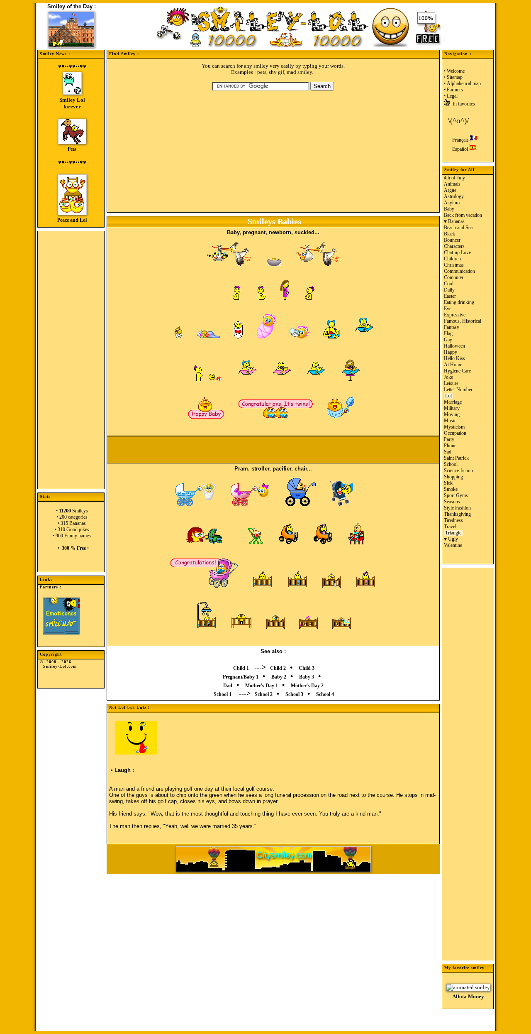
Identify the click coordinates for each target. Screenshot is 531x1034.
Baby (449, 209)
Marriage (453, 402)
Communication (459, 271)
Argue (450, 190)
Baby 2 (278, 677)
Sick (448, 483)
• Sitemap (453, 77)
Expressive (454, 315)
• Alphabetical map (462, 83)
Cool (448, 284)
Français (461, 140)
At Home (453, 365)
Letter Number (458, 389)
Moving (452, 414)
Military (452, 408)
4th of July (454, 178)
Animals (452, 184)
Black (449, 234)
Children (452, 259)
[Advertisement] (71, 355)
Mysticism (454, 427)
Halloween (454, 346)
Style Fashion (457, 508)
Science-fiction (458, 470)
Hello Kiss (454, 358)
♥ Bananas (454, 221)
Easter (450, 296)
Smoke (451, 489)
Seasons (452, 502)
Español (460, 149)
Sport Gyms (456, 495)
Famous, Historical (462, 321)
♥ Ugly (451, 539)
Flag (448, 333)
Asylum (452, 203)
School (451, 464)
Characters (454, 246)
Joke (448, 377)
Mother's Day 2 (307, 686)
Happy (450, 352)
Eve (447, 308)
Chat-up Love (457, 252)
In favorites (462, 104)
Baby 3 (306, 677)
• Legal (451, 96)
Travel (450, 526)
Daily (449, 290)
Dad (227, 686)
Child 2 (278, 668)
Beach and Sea (458, 227)
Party (449, 439)
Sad (447, 452)
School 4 (325, 694)
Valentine (453, 545)
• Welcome (454, 71)
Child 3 (306, 668)
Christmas (454, 265)
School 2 (264, 694)
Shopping (453, 477)
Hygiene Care (457, 371)
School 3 (294, 694)
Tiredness (453, 520)
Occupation (455, 433)
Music (450, 421)
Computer (453, 277)
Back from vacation (463, 215)
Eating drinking (459, 302)
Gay (448, 340)
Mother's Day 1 (261, 686)
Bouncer (452, 240)
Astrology (454, 196)
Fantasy (451, 327)
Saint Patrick (456, 458)
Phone (450, 445)
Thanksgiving (457, 514)
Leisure (451, 383)
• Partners (453, 90)
